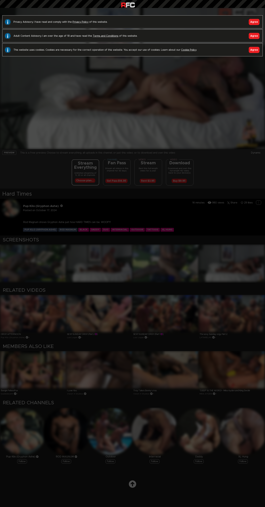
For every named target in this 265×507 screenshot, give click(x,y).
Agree (254, 22)
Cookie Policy (188, 50)
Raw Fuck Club (128, 5)
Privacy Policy (80, 22)
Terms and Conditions (105, 36)
